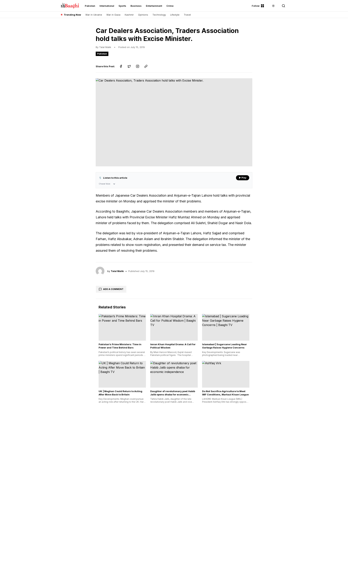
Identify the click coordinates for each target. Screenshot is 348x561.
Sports (122, 5)
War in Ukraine (93, 14)
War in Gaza (113, 14)
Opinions (143, 14)
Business (136, 5)
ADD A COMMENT (113, 289)
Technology (159, 14)
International (107, 5)
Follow (256, 5)
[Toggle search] (283, 5)
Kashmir (129, 14)
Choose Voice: (105, 184)
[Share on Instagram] (137, 66)
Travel (187, 14)
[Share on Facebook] (121, 66)
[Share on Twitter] (129, 66)
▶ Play (242, 177)
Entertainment (154, 5)
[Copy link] (146, 66)
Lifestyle (174, 14)
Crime (169, 5)
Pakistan (90, 5)
